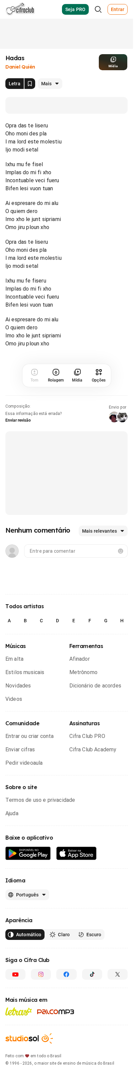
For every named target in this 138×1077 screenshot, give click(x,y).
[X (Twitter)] (118, 974)
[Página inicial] (20, 9)
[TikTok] (92, 974)
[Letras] (18, 1011)
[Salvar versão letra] (29, 83)
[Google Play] (28, 853)
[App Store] (76, 853)
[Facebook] (66, 974)
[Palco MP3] (55, 1011)
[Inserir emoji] (120, 551)
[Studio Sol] (29, 1038)
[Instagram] (41, 974)
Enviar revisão (18, 420)
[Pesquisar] (98, 9)
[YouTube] (15, 974)
